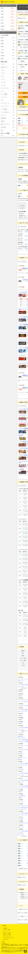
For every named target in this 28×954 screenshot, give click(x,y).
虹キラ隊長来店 (21, 795)
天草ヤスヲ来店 (21, 738)
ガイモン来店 (21, 732)
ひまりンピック (21, 801)
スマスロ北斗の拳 (23, 292)
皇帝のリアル (21, 680)
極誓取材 (20, 759)
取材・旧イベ (20, 11)
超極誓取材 (25, 375)
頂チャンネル (21, 686)
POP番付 (20, 691)
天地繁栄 (20, 715)
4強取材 (20, 695)
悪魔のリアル (21, 782)
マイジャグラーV (23, 415)
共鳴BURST (20, 753)
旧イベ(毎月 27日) (22, 809)
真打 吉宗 (21, 435)
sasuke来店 (20, 832)
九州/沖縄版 (11, 1)
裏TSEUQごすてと (22, 757)
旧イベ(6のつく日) (22, 711)
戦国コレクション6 (23, 309)
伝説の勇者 (20, 819)
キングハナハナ (22, 355)
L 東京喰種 (21, 469)
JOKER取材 (20, 769)
